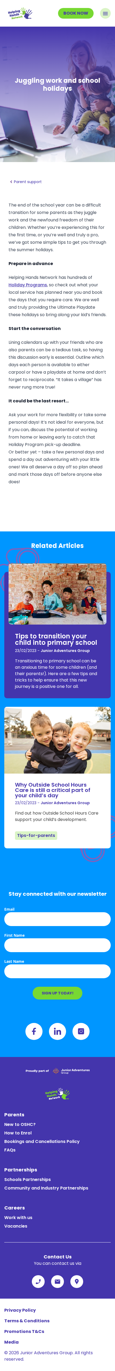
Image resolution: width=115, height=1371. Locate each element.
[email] (57, 1281)
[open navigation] (105, 13)
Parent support (28, 181)
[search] (76, 1281)
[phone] (38, 1281)
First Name (14, 935)
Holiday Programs (28, 285)
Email (9, 909)
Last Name (14, 961)
